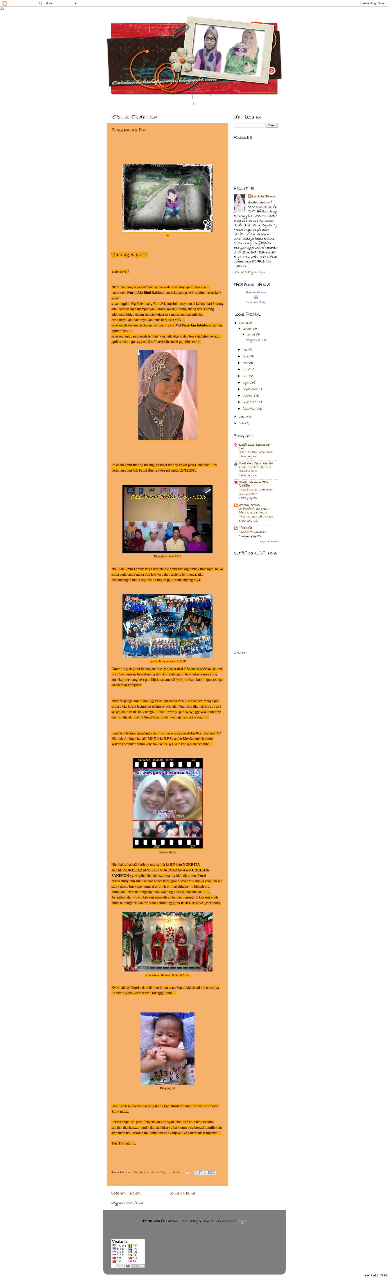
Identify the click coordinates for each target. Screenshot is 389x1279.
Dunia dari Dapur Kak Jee (256, 463)
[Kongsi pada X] (205, 1172)
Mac (246, 349)
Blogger (242, 1221)
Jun (245, 369)
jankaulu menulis (249, 505)
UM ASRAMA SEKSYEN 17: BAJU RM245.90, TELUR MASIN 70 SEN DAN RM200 (256, 513)
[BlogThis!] (201, 1172)
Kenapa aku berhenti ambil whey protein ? (255, 492)
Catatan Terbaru (126, 1193)
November (250, 402)
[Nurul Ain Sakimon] (256, 297)
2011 (242, 323)
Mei (245, 363)
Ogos (246, 382)
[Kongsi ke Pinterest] (213, 1172)
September (251, 389)
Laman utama (182, 1193)
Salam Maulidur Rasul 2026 (255, 452)
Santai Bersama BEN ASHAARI (253, 484)
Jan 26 (251, 334)
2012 (242, 417)
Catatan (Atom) (132, 1203)
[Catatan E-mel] (188, 1172)
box (244, 652)
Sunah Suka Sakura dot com (254, 446)
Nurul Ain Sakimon (139, 1172)
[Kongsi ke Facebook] (209, 1172)
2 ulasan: (175, 1172)
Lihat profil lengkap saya (249, 272)
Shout (238, 652)
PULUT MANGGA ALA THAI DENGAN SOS (255, 469)
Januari (248, 328)
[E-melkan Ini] (196, 1172)
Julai (246, 376)
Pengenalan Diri (129, 130)
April (246, 356)
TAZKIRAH (245, 528)
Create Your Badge (256, 302)
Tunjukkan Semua (269, 541)
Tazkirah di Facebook (252, 532)
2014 (242, 423)
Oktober (248, 395)
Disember (250, 408)
